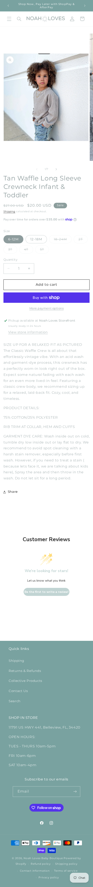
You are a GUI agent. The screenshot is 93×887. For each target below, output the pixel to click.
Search (15, 701)
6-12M (13, 239)
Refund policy (41, 863)
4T (28, 250)
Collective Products (25, 681)
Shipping (9, 211)
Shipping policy (66, 863)
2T (83, 240)
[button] (9, 19)
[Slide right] (56, 169)
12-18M (36, 239)
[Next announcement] (85, 5)
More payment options (46, 308)
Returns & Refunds (25, 671)
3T (12, 250)
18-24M (63, 240)
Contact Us (18, 691)
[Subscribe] (75, 791)
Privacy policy (48, 877)
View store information (28, 332)
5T (44, 250)
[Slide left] (37, 169)
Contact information (35, 870)
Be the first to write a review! (46, 592)
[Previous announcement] (8, 5)
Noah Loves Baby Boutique (43, 858)
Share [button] (13, 492)
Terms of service (66, 870)
